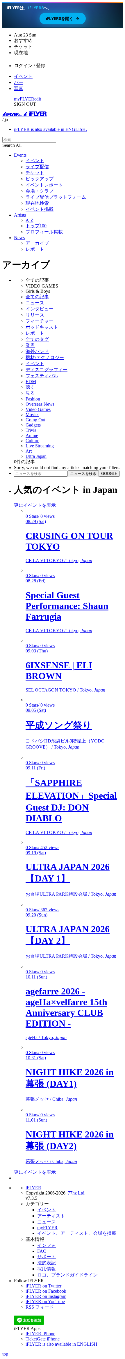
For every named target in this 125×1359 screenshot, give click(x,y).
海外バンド (37, 351)
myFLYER (24, 98)
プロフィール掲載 (44, 231)
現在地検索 (37, 203)
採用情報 (46, 1268)
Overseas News (40, 404)
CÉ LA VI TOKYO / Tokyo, (59, 560)
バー (18, 82)
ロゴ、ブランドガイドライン (67, 1274)
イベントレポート (44, 184)
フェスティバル (42, 375)
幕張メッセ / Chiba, (51, 1099)
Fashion (33, 398)
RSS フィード (40, 1307)
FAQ (42, 1251)
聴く (30, 387)
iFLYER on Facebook (46, 1291)
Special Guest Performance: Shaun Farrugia (67, 606)
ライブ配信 (37, 166)
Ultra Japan (36, 456)
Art (29, 451)
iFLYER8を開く (62, 18)
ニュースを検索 (83, 473)
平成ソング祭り (59, 725)
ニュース (35, 302)
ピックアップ (39, 178)
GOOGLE (109, 473)
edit (37, 98)
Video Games (38, 409)
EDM (31, 381)
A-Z (29, 220)
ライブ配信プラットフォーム (56, 197)
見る (30, 393)
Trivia (31, 430)
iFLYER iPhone (40, 1333)
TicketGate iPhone (43, 1338)
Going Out (35, 419)
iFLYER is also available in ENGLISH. (50, 129)
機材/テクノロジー (45, 357)
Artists (20, 215)
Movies (32, 414)
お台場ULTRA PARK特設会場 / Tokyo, (71, 894)
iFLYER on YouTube (45, 1301)
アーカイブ (37, 243)
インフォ (46, 1245)
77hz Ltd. (76, 1192)
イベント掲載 (39, 209)
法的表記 (46, 1262)
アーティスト (51, 1215)
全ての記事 (37, 296)
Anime (32, 435)
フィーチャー (39, 321)
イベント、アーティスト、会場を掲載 (76, 1233)
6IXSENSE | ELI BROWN (59, 670)
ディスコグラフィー (46, 369)
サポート (46, 1256)
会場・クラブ (39, 191)
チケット (35, 172)
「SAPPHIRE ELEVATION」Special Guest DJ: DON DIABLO (71, 800)
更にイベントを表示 (35, 505)
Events (20, 155)
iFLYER (33, 1187)
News (19, 237)
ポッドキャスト (42, 327)
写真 (18, 88)
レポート (35, 249)
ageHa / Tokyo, (46, 1037)
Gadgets (33, 424)
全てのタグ (37, 339)
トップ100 (36, 225)
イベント (23, 76)
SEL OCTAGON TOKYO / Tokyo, (65, 689)
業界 (30, 345)
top (5, 1353)
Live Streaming (40, 445)
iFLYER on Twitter (43, 1285)
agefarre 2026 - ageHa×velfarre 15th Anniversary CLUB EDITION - (66, 1007)
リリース (35, 314)
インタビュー (39, 308)
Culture (32, 440)
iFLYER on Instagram (46, 1296)
